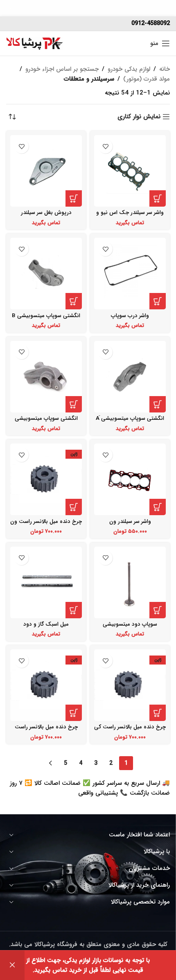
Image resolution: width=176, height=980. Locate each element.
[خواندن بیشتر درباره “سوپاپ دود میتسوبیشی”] (157, 610)
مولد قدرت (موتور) (146, 79)
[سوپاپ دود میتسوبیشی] (130, 582)
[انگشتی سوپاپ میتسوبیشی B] (46, 273)
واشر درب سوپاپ (130, 315)
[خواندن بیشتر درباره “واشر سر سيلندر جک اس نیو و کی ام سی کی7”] (157, 198)
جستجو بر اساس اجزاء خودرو (62, 69)
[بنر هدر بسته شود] (10, 8)
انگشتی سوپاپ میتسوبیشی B (46, 315)
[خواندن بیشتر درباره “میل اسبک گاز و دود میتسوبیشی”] (73, 610)
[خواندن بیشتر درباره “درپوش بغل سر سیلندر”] (73, 198)
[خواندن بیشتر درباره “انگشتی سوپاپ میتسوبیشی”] (73, 404)
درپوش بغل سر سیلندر (46, 212)
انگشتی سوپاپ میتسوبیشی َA (130, 418)
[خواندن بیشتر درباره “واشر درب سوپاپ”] (157, 301)
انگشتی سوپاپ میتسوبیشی (46, 418)
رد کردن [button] (12, 965)
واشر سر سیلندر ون (130, 521)
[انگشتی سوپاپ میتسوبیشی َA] (130, 376)
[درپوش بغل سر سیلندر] (46, 171)
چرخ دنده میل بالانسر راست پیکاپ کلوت (46, 730)
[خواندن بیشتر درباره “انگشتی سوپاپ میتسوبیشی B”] (73, 301)
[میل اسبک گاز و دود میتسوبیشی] (46, 582)
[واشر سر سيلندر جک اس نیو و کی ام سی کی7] (130, 171)
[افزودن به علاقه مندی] (105, 146)
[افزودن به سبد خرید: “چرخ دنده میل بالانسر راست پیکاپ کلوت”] (73, 713)
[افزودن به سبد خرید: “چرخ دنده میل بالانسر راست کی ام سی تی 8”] (157, 713)
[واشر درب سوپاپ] (130, 273)
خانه (164, 69)
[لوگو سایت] (34, 43)
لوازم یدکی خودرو (129, 69)
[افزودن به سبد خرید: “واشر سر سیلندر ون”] (157, 507)
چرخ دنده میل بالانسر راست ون (46, 521)
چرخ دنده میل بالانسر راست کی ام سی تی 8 (130, 730)
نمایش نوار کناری (138, 116)
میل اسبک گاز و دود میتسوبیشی (46, 627)
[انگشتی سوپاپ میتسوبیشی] (46, 376)
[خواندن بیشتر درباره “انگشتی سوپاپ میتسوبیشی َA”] (157, 404)
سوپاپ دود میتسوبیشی (130, 624)
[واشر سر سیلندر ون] (130, 479)
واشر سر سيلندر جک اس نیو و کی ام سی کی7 (130, 215)
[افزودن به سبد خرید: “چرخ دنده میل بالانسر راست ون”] (73, 507)
